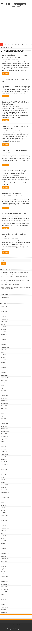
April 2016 (3, 571)
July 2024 (3, 324)
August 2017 (4, 530)
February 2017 (4, 546)
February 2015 (4, 607)
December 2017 (4, 520)
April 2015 (3, 602)
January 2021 (4, 426)
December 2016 (4, 551)
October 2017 (4, 525)
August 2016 (4, 561)
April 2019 (3, 479)
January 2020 (4, 456)
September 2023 (5, 347)
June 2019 (3, 474)
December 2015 (4, 581)
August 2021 (4, 408)
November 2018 (5, 492)
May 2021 (3, 416)
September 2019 (5, 467)
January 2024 (4, 339)
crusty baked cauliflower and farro (15, 150)
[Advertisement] (16, 26)
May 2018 (3, 507)
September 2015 (5, 589)
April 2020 (3, 449)
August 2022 (4, 380)
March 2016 (3, 574)
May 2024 (3, 329)
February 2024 (4, 337)
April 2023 (3, 360)
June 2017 (3, 535)
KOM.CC (18, 625)
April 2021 (3, 418)
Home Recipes (15, 59)
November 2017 (5, 523)
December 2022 (4, 370)
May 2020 (3, 446)
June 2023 (3, 354)
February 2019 (4, 484)
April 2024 (3, 331)
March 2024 (3, 334)
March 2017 (3, 543)
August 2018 (4, 500)
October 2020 (4, 433)
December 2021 (4, 400)
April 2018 (3, 510)
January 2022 (4, 398)
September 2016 (5, 558)
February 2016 (4, 576)
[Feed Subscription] (31, 50)
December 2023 (4, 342)
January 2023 (4, 367)
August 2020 (4, 439)
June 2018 (3, 505)
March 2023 (3, 362)
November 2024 (5, 314)
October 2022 (4, 375)
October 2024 (4, 316)
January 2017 (4, 548)
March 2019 (3, 482)
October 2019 (4, 464)
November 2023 (5, 344)
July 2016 (3, 563)
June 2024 (3, 326)
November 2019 (5, 461)
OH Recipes (16, 4)
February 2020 (4, 454)
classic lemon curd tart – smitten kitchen (10, 284)
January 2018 (4, 518)
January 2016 (4, 579)
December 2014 (4, 612)
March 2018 (3, 512)
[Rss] (16, 627)
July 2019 (3, 472)
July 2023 (3, 352)
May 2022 (3, 388)
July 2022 (3, 382)
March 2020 (3, 451)
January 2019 (4, 487)
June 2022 (3, 385)
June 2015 (3, 597)
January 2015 (4, 609)
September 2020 (5, 436)
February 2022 (4, 395)
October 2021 (4, 405)
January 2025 (4, 309)
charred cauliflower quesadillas (14, 214)
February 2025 (4, 306)
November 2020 (5, 431)
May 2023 (3, 357)
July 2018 (3, 502)
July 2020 (3, 441)
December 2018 (4, 489)
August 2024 (4, 321)
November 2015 (5, 584)
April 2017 (3, 540)
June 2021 (3, 413)
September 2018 (5, 497)
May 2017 (3, 538)
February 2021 (4, 423)
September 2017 (5, 528)
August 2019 (4, 469)
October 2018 (4, 495)
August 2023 (4, 349)
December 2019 (4, 459)
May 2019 (3, 477)
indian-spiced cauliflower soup (13, 193)
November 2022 (5, 372)
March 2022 (3, 393)
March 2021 (3, 421)
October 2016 (4, 556)
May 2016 (3, 569)
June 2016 (3, 566)
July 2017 (3, 533)
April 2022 (3, 390)
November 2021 (5, 403)
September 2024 (5, 319)
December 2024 (4, 311)
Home (2, 47)
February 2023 (4, 365)
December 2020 (4, 428)
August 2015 (4, 591)
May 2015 (3, 599)
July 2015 (3, 594)
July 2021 (3, 410)
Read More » (5, 73)
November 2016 (5, 553)
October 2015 (4, 586)
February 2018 (4, 515)
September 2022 (5, 377)
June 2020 (3, 444)
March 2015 (3, 604)
